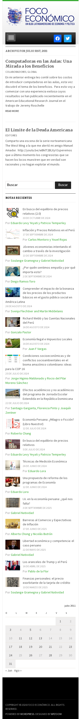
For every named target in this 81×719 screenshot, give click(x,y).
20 (40, 647)
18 (20, 647)
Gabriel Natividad (22, 513)
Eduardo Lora (37, 471)
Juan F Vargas (37, 349)
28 (50, 655)
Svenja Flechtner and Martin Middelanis (37, 311)
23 (70, 647)
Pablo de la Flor (38, 571)
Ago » (18, 670)
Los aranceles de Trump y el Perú (45, 562)
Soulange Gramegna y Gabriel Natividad (37, 261)
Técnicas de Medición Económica (45, 461)
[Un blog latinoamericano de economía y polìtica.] (40, 15)
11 (20, 638)
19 (30, 647)
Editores (11, 135)
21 (50, 647)
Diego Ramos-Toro (23, 281)
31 (10, 664)
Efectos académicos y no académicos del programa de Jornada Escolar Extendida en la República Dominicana (48, 394)
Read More (12, 111)
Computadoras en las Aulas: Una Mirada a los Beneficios (38, 64)
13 (40, 638)
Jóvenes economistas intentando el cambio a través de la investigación (47, 249)
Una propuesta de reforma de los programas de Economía (45, 480)
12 (30, 638)
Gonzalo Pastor (21, 332)
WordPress (27, 714)
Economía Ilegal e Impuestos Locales (47, 339)
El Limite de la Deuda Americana (38, 130)
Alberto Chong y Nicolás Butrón (31, 534)
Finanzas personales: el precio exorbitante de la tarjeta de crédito (46, 580)
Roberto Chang (21, 433)
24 (10, 655)
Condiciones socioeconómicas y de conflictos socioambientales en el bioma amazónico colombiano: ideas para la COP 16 (38, 362)
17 (10, 647)
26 (30, 655)
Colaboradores (15, 71)
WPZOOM (56, 714)
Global (32, 71)
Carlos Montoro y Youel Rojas (47, 240)
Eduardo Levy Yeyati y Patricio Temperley (38, 223)
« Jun (8, 670)
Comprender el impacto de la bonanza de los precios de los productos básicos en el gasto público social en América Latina (39, 295)
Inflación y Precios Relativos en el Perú (49, 230)
